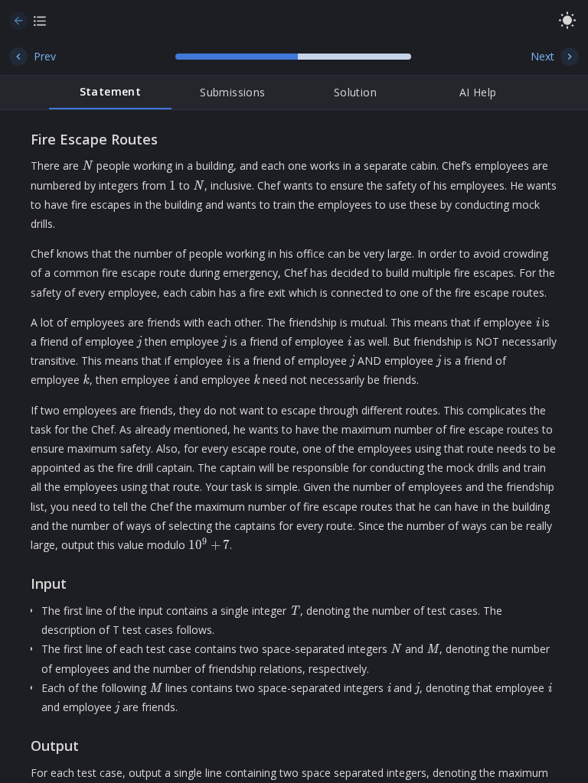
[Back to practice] (18, 20)
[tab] (110, 92)
